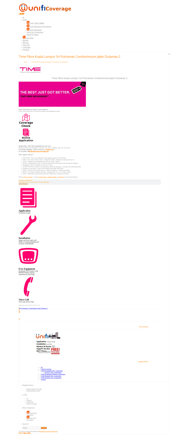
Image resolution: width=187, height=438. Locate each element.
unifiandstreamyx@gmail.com (39, 151)
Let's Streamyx (23, 184)
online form (49, 149)
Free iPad (29, 38)
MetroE (26, 42)
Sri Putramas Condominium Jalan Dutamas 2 (34, 308)
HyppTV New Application (53, 372)
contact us (61, 177)
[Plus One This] (19, 319)
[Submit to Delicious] (20, 314)
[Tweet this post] (19, 312)
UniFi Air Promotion (34, 32)
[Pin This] (20, 321)
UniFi (25, 20)
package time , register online (47, 177)
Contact (26, 49)
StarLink (26, 45)
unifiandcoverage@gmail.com (48, 431)
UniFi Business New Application (51, 378)
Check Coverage (46, 369)
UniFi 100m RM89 (36, 23)
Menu (22, 14)
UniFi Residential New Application (52, 371)
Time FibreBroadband (31, 419)
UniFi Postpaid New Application (51, 376)
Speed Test (29, 402)
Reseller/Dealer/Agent (33, 391)
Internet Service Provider (34, 389)
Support (28, 400)
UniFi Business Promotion (40, 26)
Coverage (26, 47)
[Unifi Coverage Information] (45, 12)
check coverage (28, 177)
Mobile (25, 40)
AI (23, 17)
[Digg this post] (20, 315)
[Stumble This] (20, 317)
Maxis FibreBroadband (31, 414)
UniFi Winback (35, 30)
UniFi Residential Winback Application (53, 374)
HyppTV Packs (32, 34)
